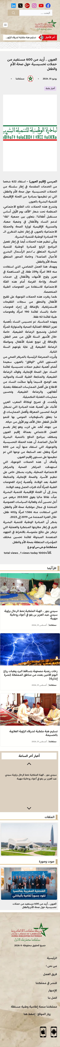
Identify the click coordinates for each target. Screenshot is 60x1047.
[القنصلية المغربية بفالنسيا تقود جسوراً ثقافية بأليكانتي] (29, 870)
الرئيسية (52, 958)
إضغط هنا (29, 1014)
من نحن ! (51, 966)
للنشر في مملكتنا (46, 983)
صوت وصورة (46, 861)
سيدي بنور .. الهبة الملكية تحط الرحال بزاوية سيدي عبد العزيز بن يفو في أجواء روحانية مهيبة (31, 614)
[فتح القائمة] (5, 25)
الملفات (49, 817)
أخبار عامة (50, 88)
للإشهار (52, 990)
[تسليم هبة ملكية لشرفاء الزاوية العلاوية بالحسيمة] (30, 695)
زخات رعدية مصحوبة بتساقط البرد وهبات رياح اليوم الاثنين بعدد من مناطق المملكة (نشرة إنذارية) (30, 675)
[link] (20, 37)
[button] (29, 763)
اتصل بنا (52, 997)
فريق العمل (50, 974)
